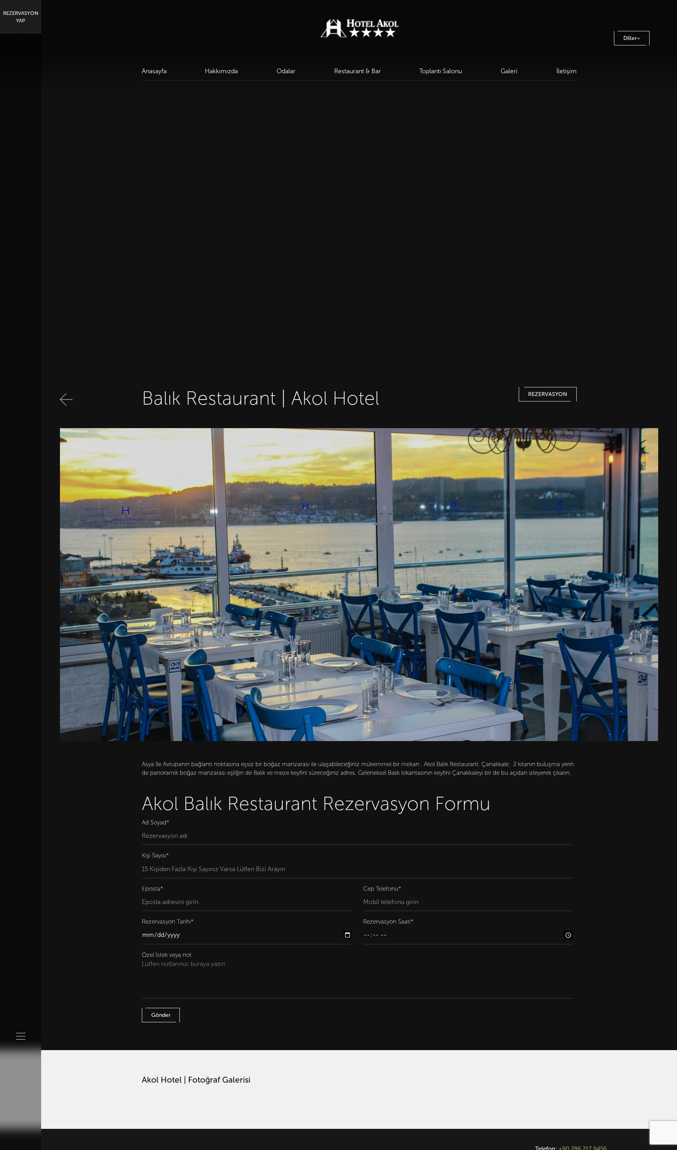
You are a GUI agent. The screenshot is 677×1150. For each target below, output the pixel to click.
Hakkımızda (221, 71)
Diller (630, 38)
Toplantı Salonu (440, 71)
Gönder (160, 1015)
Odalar (286, 71)
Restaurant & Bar (357, 71)
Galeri (509, 71)
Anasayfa (154, 71)
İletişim (566, 71)
